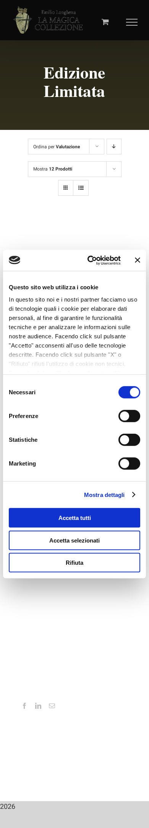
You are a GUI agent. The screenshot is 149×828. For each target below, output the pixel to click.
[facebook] (24, 706)
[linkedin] (38, 706)
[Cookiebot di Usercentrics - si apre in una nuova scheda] (90, 260)
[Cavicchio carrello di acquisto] (105, 22)
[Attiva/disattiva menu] (132, 22)
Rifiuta (74, 562)
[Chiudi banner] (137, 260)
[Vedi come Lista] (80, 187)
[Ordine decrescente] (114, 146)
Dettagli (37, 249)
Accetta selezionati (74, 540)
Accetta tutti (74, 518)
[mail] (52, 706)
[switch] (129, 416)
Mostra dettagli (104, 494)
